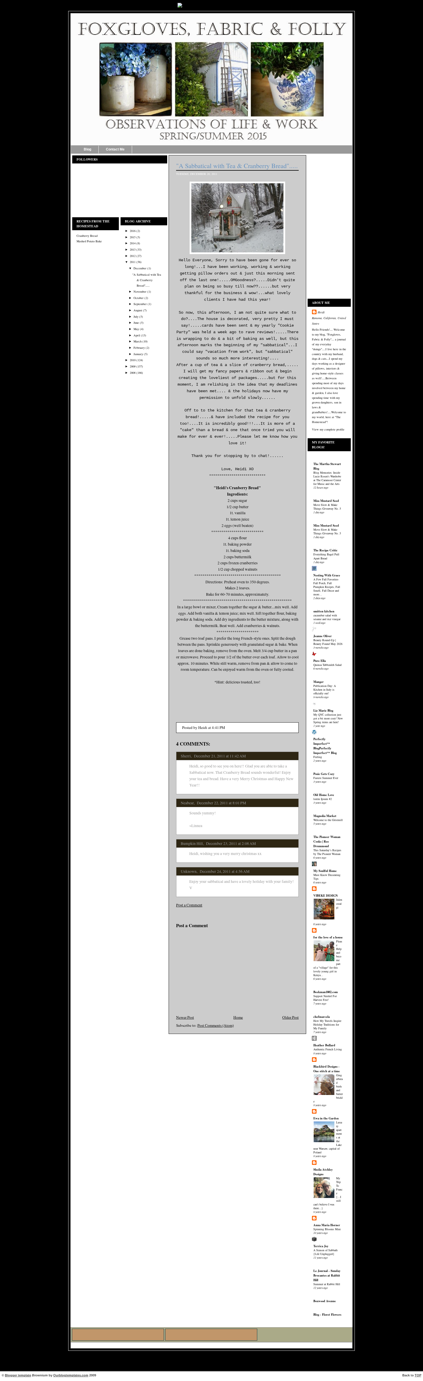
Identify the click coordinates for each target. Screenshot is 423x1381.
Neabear (187, 802)
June (136, 323)
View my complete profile (328, 429)
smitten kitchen (323, 611)
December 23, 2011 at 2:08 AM (231, 843)
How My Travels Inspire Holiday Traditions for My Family (327, 1024)
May (136, 329)
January (138, 354)
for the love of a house (328, 937)
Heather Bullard (324, 1045)
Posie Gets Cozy (323, 774)
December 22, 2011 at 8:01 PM (221, 802)
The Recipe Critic (325, 550)
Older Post (290, 1017)
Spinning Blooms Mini (327, 1229)
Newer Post (185, 1017)
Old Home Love (323, 795)
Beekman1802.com (325, 992)
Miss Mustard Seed (326, 500)
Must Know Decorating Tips (326, 877)
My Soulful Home (325, 870)
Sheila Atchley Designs (323, 1171)
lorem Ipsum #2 (322, 799)
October (139, 298)
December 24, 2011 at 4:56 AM (224, 871)
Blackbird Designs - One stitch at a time (326, 1068)
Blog (87, 149)
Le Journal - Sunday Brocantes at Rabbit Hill (326, 1275)
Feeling (317, 757)
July (136, 317)
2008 (133, 373)
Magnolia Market (324, 816)
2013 (133, 249)
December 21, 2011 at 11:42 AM (220, 756)
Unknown (189, 871)
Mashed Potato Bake (89, 241)
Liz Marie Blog (323, 710)
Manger (318, 681)
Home (238, 1017)
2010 (133, 360)
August (138, 310)
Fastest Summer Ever (325, 778)
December (140, 268)
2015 (133, 237)
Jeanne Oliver (322, 636)
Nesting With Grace (326, 575)
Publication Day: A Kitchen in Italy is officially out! (324, 689)
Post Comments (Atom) (215, 1025)
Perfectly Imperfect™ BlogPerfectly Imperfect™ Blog (325, 746)
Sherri (186, 756)
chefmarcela (321, 1016)
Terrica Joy (320, 1246)
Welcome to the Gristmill (328, 820)
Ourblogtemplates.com (70, 1375)
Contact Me (115, 149)
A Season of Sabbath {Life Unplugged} (325, 1252)
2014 (133, 243)
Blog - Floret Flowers (327, 1314)
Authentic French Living (327, 1049)
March (138, 341)
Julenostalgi (339, 903)
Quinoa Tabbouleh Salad (327, 665)
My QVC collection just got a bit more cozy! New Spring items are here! (328, 718)
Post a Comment (189, 905)
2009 (133, 366)
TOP (418, 1375)
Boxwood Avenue (324, 1301)
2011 (133, 262)
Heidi (321, 312)
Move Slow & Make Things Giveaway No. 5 (327, 507)
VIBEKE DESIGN (325, 895)
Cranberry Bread (87, 236)
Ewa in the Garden (326, 1118)
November (140, 291)
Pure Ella (319, 660)
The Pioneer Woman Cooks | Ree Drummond (326, 841)
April (137, 335)
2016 (133, 231)
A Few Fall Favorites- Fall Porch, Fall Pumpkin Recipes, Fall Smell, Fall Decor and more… (326, 586)
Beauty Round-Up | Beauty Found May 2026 (327, 642)
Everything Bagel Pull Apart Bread (326, 556)
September (140, 304)
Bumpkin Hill (192, 843)
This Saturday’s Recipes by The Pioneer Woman (327, 852)
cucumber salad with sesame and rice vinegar (326, 617)
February (139, 348)
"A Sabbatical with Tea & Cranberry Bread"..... (146, 280)
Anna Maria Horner (326, 1225)
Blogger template (18, 1375)
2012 (133, 256)
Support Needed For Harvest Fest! (325, 998)
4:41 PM (218, 727)
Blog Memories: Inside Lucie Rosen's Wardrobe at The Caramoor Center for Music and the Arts (327, 478)
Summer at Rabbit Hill (326, 1284)
